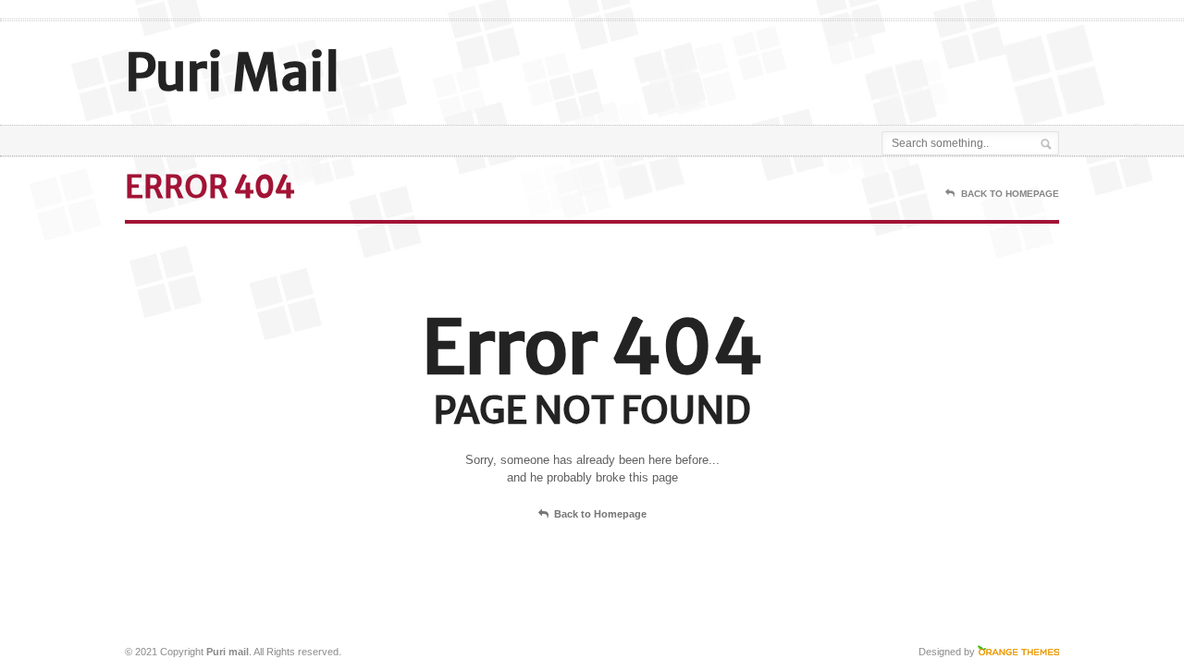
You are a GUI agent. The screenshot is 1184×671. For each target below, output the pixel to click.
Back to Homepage (600, 513)
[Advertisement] (842, 67)
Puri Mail (232, 72)
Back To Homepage (1010, 194)
